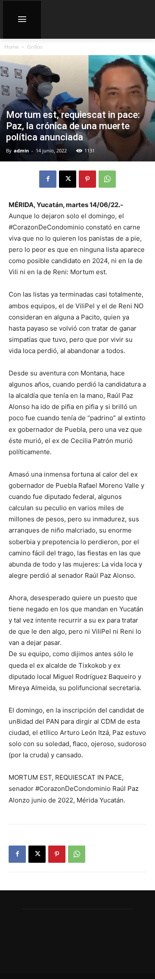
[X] (67, 179)
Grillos (35, 46)
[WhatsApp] (107, 179)
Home (11, 46)
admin (21, 150)
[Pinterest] (87, 179)
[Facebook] (47, 179)
